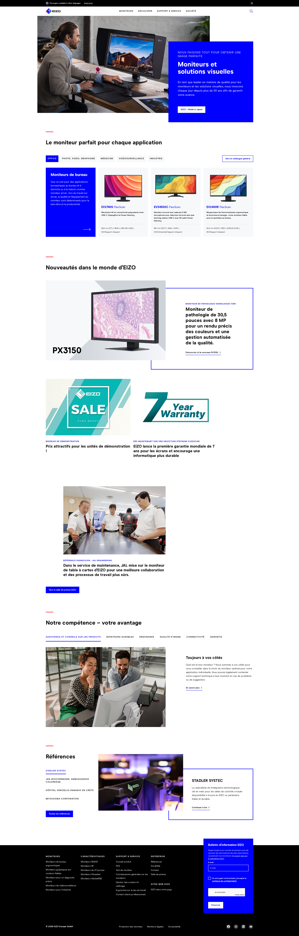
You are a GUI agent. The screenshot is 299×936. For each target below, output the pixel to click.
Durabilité (155, 866)
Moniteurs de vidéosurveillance (61, 886)
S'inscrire (215, 905)
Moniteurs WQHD (89, 862)
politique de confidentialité (224, 881)
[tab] (52, 158)
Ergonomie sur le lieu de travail (131, 890)
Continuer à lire (199, 808)
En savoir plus (193, 688)
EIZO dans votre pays (161, 890)
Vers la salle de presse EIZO (62, 590)
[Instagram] (236, 926)
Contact (155, 870)
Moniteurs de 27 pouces (92, 870)
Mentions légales (155, 927)
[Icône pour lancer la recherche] (251, 11)
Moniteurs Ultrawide (90, 874)
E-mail (211, 862)
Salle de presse (158, 874)
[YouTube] (251, 926)
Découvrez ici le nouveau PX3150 (202, 352)
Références (156, 862)
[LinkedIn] (243, 926)
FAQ (118, 866)
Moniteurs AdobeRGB (91, 879)
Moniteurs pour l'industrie (58, 890)
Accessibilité (174, 927)
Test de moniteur (124, 870)
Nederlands (88, 3)
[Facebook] (228, 926)
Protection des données (130, 927)
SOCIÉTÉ (191, 11)
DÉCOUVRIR (145, 11)
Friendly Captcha (239, 894)
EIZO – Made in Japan (191, 109)
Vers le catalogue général (237, 159)
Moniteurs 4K (87, 866)
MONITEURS (126, 11)
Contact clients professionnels (131, 894)
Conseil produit (123, 862)
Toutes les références (59, 814)
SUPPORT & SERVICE (169, 11)
